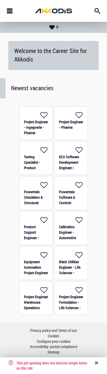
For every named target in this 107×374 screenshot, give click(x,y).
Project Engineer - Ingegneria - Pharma (36, 127)
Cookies (53, 336)
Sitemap (53, 352)
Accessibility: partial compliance (53, 346)
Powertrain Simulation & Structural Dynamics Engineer (33, 203)
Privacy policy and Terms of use (53, 330)
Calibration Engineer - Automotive (67, 232)
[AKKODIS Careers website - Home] (53, 11)
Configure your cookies (54, 341)
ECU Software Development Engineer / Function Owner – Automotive (70, 168)
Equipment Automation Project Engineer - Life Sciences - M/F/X (36, 273)
